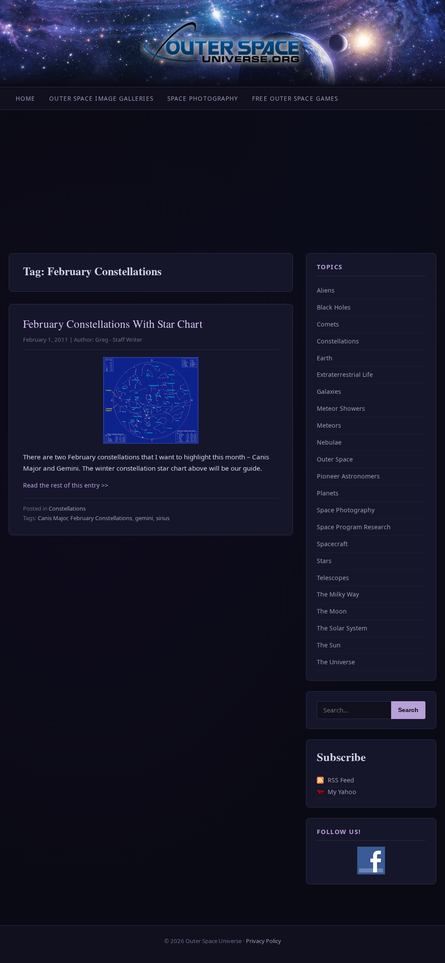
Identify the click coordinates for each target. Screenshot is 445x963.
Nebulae (329, 442)
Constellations (67, 508)
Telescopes (333, 578)
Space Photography (203, 98)
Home (25, 98)
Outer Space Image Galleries (101, 98)
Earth (324, 358)
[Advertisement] (222, 175)
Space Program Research (354, 527)
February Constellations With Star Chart (113, 323)
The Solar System (342, 628)
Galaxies (329, 391)
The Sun (329, 645)
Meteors (329, 425)
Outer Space (335, 459)
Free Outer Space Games (295, 98)
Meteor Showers (341, 408)
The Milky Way (338, 594)
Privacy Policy (263, 941)
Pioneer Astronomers (348, 476)
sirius (162, 518)
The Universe (336, 662)
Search (408, 710)
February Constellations (101, 518)
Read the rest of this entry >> (65, 485)
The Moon (332, 611)
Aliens (326, 290)
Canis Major (52, 518)
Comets (328, 324)
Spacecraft (332, 544)
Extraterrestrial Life (345, 374)
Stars (324, 561)
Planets (328, 493)
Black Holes (334, 307)
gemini (144, 518)
